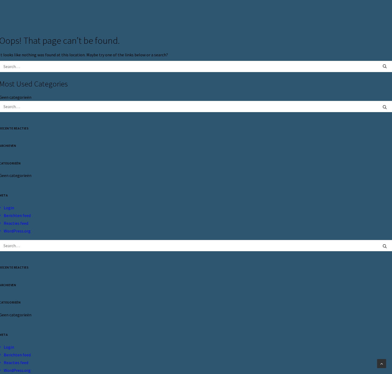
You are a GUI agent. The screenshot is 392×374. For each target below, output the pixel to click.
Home (230, 14)
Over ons (253, 14)
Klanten (280, 14)
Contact (337, 14)
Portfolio (309, 14)
